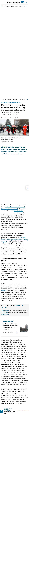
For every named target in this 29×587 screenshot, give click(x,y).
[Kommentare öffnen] (27, 188)
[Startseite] (13, 2)
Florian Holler (17, 112)
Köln (9, 99)
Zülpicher (4, 290)
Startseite (3, 99)
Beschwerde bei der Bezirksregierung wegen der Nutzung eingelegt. (14, 240)
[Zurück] (2, 6)
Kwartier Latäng (17, 99)
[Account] (26, 2)
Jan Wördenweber (7, 112)
